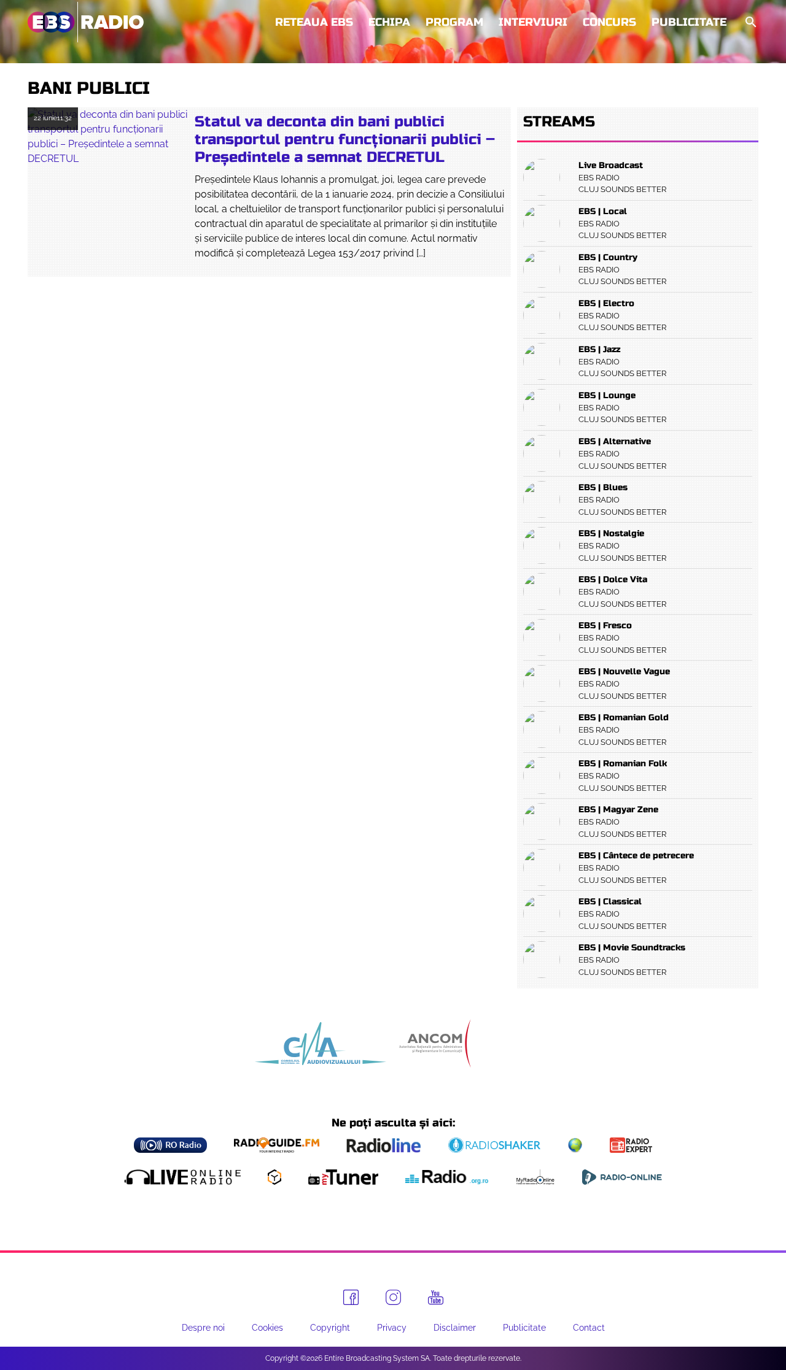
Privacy (392, 1328)
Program (454, 22)
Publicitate (689, 22)
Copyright (330, 1328)
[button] (749, 22)
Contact (589, 1328)
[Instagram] (393, 1297)
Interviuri (533, 22)
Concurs (609, 22)
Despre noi (203, 1328)
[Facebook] (351, 1297)
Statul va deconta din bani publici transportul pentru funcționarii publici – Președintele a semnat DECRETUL (345, 139)
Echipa (389, 22)
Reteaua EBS (314, 22)
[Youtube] (435, 1297)
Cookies (267, 1328)
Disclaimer (455, 1328)
